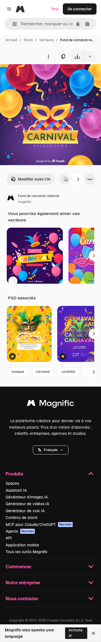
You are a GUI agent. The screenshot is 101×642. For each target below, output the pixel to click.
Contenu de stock (22, 517)
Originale (37, 75)
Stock (28, 40)
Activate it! (75, 633)
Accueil (11, 40)
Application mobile (22, 545)
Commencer (18, 566)
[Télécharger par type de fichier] (89, 56)
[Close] (93, 633)
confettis (68, 372)
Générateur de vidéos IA (27, 503)
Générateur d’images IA (27, 497)
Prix (55, 8)
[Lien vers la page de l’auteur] (11, 199)
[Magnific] (50, 404)
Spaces (12, 483)
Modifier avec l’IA (34, 179)
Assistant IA (16, 490)
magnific (24, 202)
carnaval (43, 372)
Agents (20, 531)
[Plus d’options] (48, 56)
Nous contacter (22, 598)
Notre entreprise (23, 582)
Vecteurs (46, 40)
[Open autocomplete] (12, 24)
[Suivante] (78, 179)
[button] (50, 449)
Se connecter (79, 8)
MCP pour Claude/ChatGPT (39, 524)
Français (51, 450)
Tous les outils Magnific (27, 551)
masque (18, 372)
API (9, 538)
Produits (14, 474)
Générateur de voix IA (25, 510)
